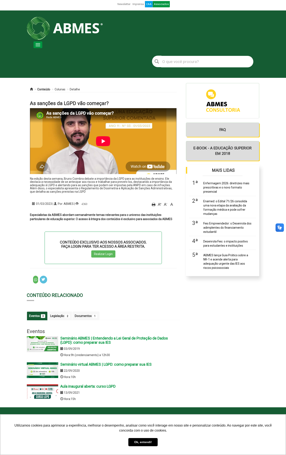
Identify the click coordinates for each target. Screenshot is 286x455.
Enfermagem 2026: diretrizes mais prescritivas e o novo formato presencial (226, 187)
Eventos (36, 316)
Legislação (59, 316)
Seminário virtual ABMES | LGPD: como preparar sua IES (106, 364)
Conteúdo (43, 89)
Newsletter (123, 4)
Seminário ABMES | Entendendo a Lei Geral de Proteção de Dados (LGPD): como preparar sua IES (114, 340)
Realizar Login (103, 254)
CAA (149, 4)
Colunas (60, 89)
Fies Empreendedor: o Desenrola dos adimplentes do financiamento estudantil (227, 227)
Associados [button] (161, 4)
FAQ (222, 129)
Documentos (85, 316)
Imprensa (138, 4)
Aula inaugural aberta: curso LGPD (88, 386)
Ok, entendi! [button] (143, 442)
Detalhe (75, 89)
